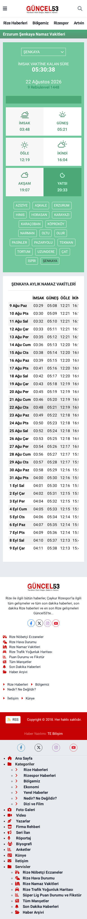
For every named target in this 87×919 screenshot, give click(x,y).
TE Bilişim (55, 734)
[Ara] (80, 9)
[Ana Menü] (5, 8)
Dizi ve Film (33, 804)
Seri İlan (22, 832)
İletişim (13, 698)
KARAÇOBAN (31, 224)
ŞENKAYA (50, 261)
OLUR (60, 233)
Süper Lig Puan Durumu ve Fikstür (52, 895)
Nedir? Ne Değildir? (21, 689)
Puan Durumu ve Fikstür (26, 657)
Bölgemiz (40, 23)
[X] (39, 623)
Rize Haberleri (15, 23)
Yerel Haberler (35, 792)
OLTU (46, 233)
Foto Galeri (25, 809)
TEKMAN (66, 243)
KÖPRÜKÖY (56, 224)
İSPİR (32, 261)
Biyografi (23, 844)
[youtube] (73, 748)
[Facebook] (31, 623)
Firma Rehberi (27, 826)
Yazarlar (22, 821)
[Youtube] (56, 623)
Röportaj (23, 838)
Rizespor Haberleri (39, 775)
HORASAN (39, 215)
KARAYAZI (61, 215)
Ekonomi (31, 787)
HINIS (20, 215)
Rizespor (61, 23)
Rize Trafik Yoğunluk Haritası (30, 652)
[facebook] (21, 748)
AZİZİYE (22, 205)
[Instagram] (47, 623)
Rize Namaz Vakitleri (24, 647)
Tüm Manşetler (20, 662)
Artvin (79, 23)
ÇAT (65, 252)
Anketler (23, 849)
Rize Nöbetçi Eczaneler (26, 637)
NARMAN (27, 233)
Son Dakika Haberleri (25, 667)
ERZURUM (61, 205)
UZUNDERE (46, 252)
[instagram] (56, 748)
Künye (30, 698)
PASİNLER (19, 243)
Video (20, 815)
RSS (15, 720)
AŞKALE (41, 205)
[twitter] (38, 748)
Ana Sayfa (23, 758)
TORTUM (23, 252)
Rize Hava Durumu (22, 642)
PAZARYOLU (43, 243)
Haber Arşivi (18, 672)
